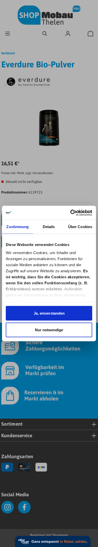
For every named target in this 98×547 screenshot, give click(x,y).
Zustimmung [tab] (17, 227)
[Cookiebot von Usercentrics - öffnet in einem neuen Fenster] (70, 213)
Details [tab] (49, 227)
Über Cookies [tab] (80, 227)
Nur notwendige (49, 329)
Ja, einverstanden (49, 313)
